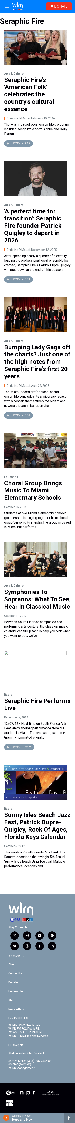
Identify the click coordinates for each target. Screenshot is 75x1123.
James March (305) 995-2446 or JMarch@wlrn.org (29, 1062)
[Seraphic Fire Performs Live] (35, 668)
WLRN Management (21, 1068)
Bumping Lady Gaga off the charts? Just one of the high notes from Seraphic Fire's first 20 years (37, 361)
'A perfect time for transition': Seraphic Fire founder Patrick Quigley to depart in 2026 (32, 225)
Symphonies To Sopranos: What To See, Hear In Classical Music (37, 599)
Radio (8, 694)
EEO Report (15, 1045)
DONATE (61, 6)
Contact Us (15, 973)
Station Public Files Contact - (27, 1053)
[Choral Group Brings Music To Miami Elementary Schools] (35, 450)
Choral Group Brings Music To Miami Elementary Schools (33, 490)
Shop (11, 1000)
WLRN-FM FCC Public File (24, 1028)
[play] (6, 1118)
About (12, 964)
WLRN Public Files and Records (28, 1036)
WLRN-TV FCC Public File (24, 1025)
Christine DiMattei (18, 118)
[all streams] (69, 1118)
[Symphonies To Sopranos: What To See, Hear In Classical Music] (35, 559)
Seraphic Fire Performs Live (37, 704)
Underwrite (15, 991)
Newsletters (16, 1009)
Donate (13, 982)
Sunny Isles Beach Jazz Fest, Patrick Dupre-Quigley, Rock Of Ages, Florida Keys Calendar (37, 825)
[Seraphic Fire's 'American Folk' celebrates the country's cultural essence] (35, 47)
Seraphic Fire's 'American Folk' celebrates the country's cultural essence (29, 94)
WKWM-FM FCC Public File (25, 1032)
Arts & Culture (14, 73)
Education (11, 477)
